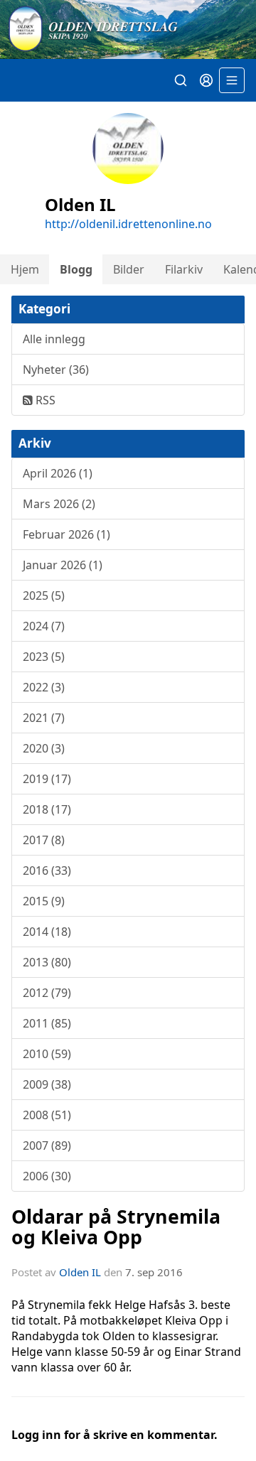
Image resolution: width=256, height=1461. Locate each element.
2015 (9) (44, 901)
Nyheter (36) (56, 369)
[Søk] (180, 80)
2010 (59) (47, 1054)
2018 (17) (47, 809)
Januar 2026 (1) (62, 565)
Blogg (76, 269)
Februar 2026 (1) (66, 534)
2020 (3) (44, 748)
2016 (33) (47, 870)
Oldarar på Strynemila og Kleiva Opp (115, 1226)
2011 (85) (47, 1023)
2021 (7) (44, 718)
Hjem (25, 269)
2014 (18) (47, 931)
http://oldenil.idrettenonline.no (128, 224)
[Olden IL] (128, 29)
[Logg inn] (206, 80)
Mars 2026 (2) (59, 504)
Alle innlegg (54, 339)
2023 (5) (44, 656)
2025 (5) (44, 595)
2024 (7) (44, 626)
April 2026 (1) (57, 473)
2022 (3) (44, 687)
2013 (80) (47, 962)
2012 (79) (47, 993)
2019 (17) (47, 779)
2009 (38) (47, 1084)
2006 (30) (47, 1176)
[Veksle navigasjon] (232, 80)
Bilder (128, 269)
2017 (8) (44, 840)
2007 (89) (47, 1145)
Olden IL (80, 1272)
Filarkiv (184, 269)
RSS (44, 400)
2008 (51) (47, 1115)
